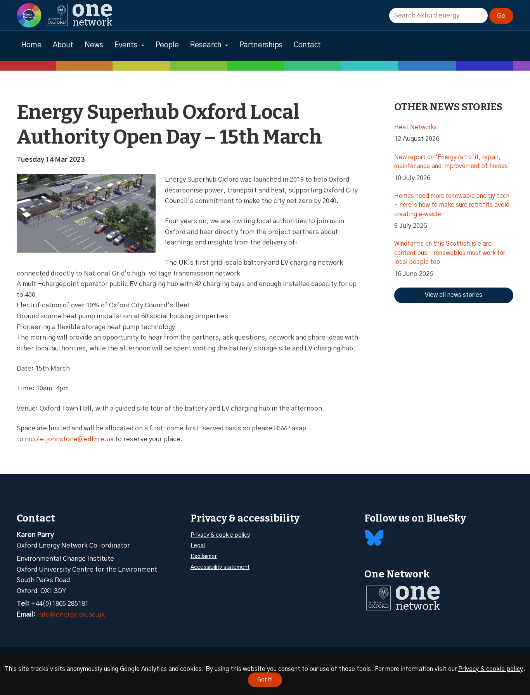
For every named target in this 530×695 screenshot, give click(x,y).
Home (31, 45)
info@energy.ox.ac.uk (71, 614)
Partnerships (260, 45)
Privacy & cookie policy (220, 535)
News (94, 45)
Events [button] (125, 45)
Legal (198, 545)
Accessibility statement (220, 567)
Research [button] (206, 45)
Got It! (265, 680)
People (167, 45)
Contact (307, 45)
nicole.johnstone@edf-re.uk (69, 439)
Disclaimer (204, 556)
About (63, 45)
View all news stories (453, 295)
